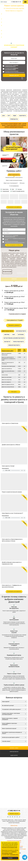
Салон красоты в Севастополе (10, 423)
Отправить (7, 804)
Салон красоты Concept (8, 466)
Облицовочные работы (14, 345)
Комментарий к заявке (6, 782)
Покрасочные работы (18, 341)
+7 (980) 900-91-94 (16, 2)
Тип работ (3, 776)
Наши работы (22, 115)
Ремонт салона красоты (14, 174)
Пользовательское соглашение (14, 840)
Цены (3, 115)
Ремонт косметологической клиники (14, 180)
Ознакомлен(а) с (3, 66)
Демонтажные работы (7, 331)
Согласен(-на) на (3, 69)
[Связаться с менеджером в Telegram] (24, 857)
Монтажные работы (21, 331)
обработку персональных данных (11, 69)
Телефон (3, 765)
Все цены (14, 391)
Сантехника (21, 334)
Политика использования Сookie (9, 847)
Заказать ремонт (14, 325)
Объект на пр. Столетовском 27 (11, 183)
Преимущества (14, 119)
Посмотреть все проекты (14, 591)
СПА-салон (22, 183)
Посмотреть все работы (14, 207)
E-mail (2, 770)
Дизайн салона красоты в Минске (11, 444)
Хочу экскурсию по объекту (14, 245)
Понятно (10, 858)
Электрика (6, 334)
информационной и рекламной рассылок (14, 72)
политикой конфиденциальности (11, 66)
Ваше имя (3, 759)
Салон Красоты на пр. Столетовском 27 (12, 513)
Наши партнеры (14, 825)
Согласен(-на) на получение (3, 71)
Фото (9, 115)
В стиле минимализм (14, 185)
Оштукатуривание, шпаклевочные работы (14, 338)
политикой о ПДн (14, 854)
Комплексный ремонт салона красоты (14, 177)
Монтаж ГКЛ (7, 341)
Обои (13, 334)
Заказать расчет (14, 75)
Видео (14, 115)
